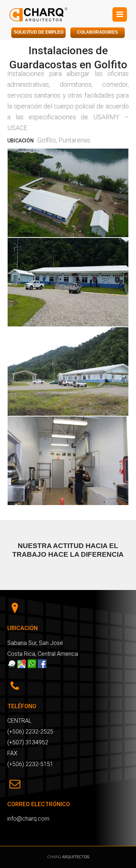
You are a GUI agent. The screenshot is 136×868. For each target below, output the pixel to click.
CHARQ (54, 857)
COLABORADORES (97, 32)
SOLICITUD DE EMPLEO (38, 32)
